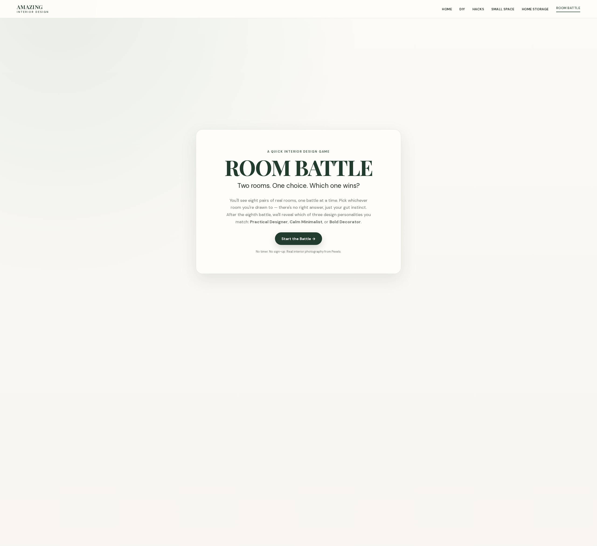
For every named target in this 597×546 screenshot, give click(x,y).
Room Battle (568, 8)
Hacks (478, 9)
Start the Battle (298, 238)
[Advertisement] (298, 53)
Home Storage (535, 9)
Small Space (502, 9)
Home (447, 9)
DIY (462, 9)
